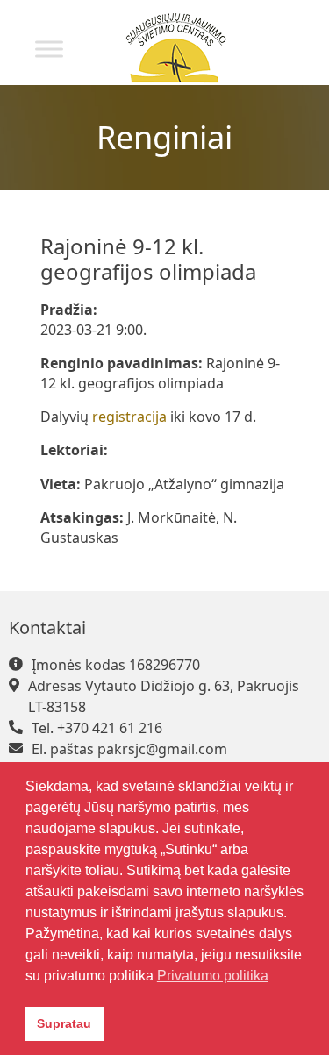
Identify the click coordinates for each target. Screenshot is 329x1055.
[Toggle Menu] (49, 48)
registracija (131, 416)
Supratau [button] (64, 1023)
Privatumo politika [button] (212, 975)
